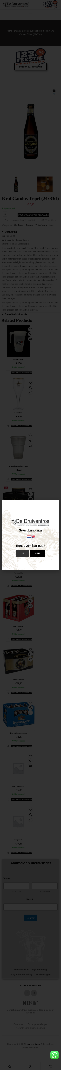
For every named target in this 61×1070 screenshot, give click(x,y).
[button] (22, 553)
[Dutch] (29, 536)
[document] (30, 535)
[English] (33, 536)
